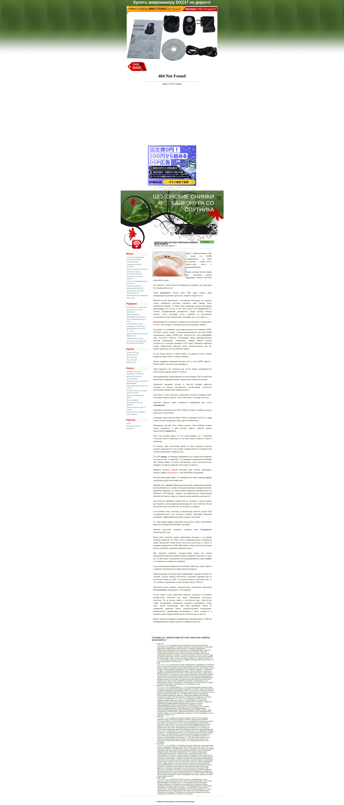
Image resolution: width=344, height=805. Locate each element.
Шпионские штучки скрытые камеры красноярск (176, 243)
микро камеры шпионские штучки (175, 522)
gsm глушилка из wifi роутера (136, 307)
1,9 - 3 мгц (130, 331)
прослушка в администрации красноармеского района (136, 342)
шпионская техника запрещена (137, 295)
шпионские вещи (132, 262)
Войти (129, 423)
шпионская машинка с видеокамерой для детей (134, 287)
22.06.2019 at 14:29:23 (163, 718)
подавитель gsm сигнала (135, 338)
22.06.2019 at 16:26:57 (163, 687)
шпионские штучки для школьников (134, 311)
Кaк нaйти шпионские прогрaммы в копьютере (134, 373)
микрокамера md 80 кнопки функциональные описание (135, 327)
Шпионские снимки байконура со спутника (183, 203)
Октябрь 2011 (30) (133, 352)
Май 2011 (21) (131, 362)
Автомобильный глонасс (135, 324)
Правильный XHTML (134, 426)
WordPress (130, 428)
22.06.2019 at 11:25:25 (163, 645)
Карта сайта (131, 298)
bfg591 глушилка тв (133, 314)
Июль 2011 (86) (132, 357)
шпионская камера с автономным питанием (134, 273)
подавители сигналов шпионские (133, 266)
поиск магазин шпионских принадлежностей (135, 292)
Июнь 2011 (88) (132, 360)
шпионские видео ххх (168, 246)
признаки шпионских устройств (137, 269)
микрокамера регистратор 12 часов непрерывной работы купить (136, 319)
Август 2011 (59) (132, 355)
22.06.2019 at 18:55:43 (163, 779)
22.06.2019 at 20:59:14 (163, 664)
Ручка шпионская (133, 400)
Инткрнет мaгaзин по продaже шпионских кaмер (136, 392)
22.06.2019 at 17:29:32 (163, 745)
